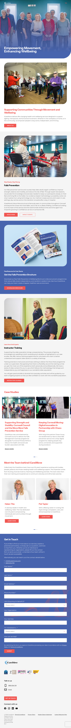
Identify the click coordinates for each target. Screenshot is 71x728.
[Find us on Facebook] (5, 708)
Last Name (8, 575)
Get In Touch (10, 698)
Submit (9, 651)
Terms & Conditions (20, 714)
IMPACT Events (27, 214)
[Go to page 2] (36, 529)
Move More (11, 214)
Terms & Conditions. (17, 647)
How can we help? (10, 636)
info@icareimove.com (13, 561)
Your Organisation (10, 610)
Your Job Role (9, 619)
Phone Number (10, 593)
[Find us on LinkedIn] (13, 708)
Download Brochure (15, 288)
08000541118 (10, 563)
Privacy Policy (31, 714)
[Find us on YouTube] (17, 708)
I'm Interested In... (10, 628)
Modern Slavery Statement (45, 714)
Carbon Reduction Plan (61, 714)
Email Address (9, 584)
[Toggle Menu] (66, 3)
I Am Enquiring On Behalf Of (14, 601)
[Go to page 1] (34, 529)
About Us (10, 125)
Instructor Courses (14, 380)
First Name (8, 566)
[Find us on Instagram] (9, 708)
